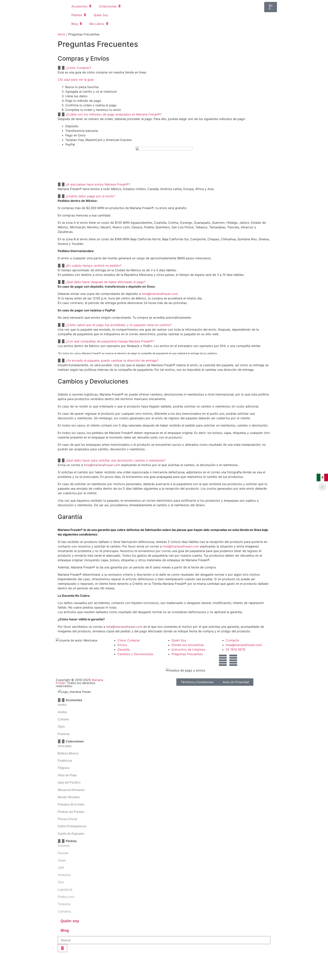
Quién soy (70, 921)
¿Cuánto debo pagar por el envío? (90, 196)
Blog (74, 24)
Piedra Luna (66, 896)
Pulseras (64, 734)
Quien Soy (101, 15)
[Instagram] (233, 660)
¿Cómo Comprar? (78, 68)
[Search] (62, 948)
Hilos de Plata (67, 775)
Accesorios (79, 6)
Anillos (62, 712)
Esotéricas (65, 760)
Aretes (62, 704)
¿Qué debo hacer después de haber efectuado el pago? (106, 282)
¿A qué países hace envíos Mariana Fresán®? (98, 184)
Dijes (61, 726)
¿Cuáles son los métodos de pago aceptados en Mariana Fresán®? (114, 114)
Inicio (61, 34)
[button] (164, 67)
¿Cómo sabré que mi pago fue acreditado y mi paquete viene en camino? (118, 325)
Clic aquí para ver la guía (76, 79)
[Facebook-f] (223, 660)
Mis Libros (96, 24)
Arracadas (65, 746)
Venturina (64, 875)
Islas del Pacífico (69, 782)
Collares (63, 719)
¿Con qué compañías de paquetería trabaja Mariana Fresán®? (110, 341)
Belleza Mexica (68, 753)
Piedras (76, 15)
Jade (61, 867)
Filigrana (64, 767)
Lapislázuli (65, 889)
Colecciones (108, 6)
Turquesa (64, 904)
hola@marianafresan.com (160, 294)
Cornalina (64, 911)
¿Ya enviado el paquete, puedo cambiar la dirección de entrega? (112, 360)
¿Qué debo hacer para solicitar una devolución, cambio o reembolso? (116, 460)
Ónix (61, 882)
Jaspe (62, 860)
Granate (63, 853)
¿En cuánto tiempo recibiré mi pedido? (93, 265)
